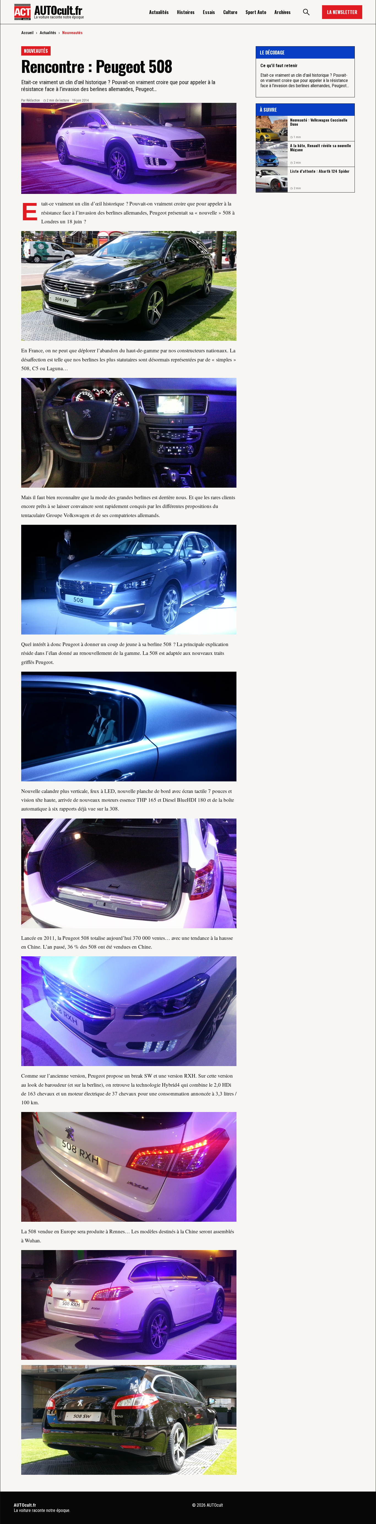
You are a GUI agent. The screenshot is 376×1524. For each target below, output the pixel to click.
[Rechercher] (306, 12)
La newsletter (342, 12)
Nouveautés (72, 33)
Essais (209, 12)
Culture (230, 12)
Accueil (27, 33)
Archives (282, 12)
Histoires (186, 12)
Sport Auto (256, 12)
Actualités (159, 12)
